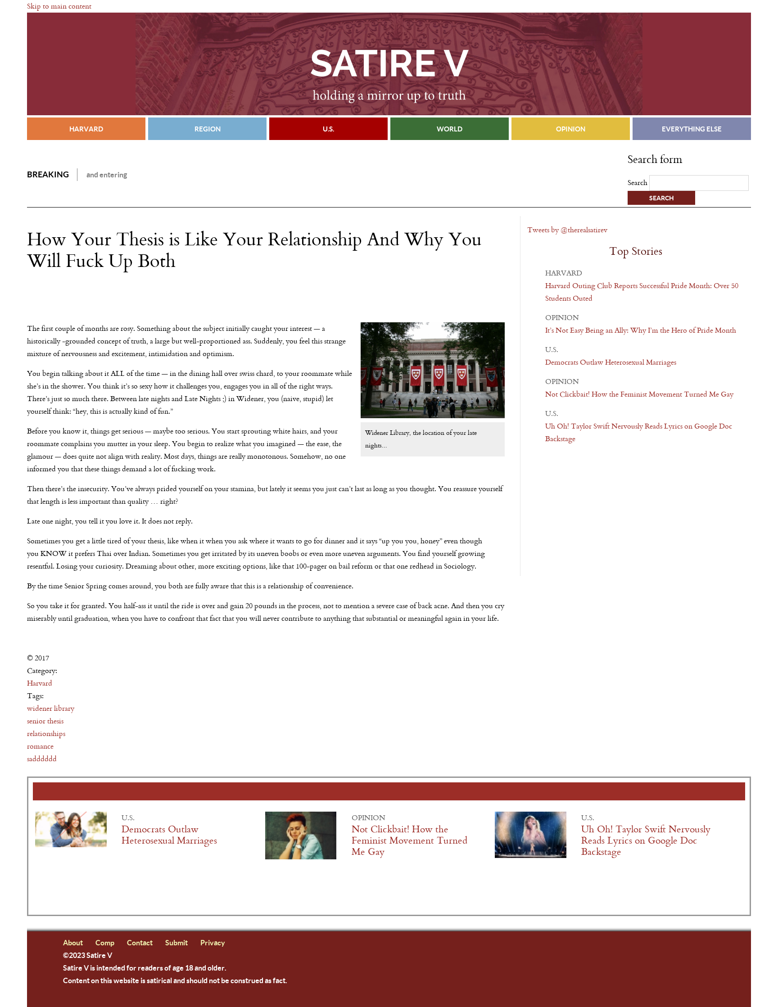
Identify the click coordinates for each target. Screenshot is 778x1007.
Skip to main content (59, 6)
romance (40, 746)
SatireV (389, 64)
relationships (46, 733)
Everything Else (692, 129)
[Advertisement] (132, 297)
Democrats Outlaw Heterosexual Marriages (610, 362)
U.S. (328, 129)
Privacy (212, 942)
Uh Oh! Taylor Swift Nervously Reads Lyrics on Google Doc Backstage (645, 840)
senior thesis (45, 721)
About (73, 942)
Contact (140, 942)
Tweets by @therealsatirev (567, 230)
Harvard (86, 129)
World (449, 129)
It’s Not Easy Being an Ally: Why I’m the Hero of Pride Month (640, 330)
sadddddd (42, 758)
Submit (176, 942)
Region (207, 129)
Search (638, 182)
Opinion (570, 129)
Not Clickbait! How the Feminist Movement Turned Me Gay (639, 394)
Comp (104, 942)
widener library (50, 708)
